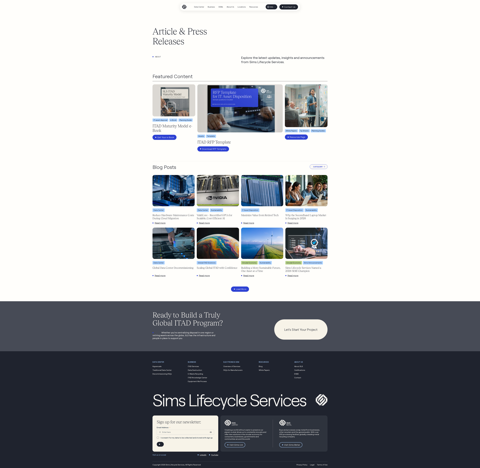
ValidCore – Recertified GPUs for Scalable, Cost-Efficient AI (214, 217)
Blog (260, 366)
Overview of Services (231, 366)
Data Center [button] (158, 362)
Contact (297, 377)
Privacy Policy (301, 465)
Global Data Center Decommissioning (173, 267)
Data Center (159, 210)
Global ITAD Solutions (207, 263)
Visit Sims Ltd (236, 445)
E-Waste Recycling (195, 374)
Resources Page (297, 137)
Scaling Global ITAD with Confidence (217, 267)
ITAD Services (193, 366)
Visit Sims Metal (292, 445)
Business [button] (192, 362)
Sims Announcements (313, 263)
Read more (160, 223)
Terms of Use (322, 465)
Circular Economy (249, 263)
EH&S (296, 374)
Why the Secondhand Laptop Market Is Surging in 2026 (305, 217)
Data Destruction (195, 370)
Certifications (299, 370)
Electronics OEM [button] (231, 362)
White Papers (264, 370)
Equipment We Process (197, 381)
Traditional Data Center (162, 370)
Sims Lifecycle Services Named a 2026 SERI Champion (303, 269)
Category (318, 167)
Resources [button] (264, 362)
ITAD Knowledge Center (197, 377)
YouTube (214, 455)
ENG (271, 7)
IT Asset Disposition (250, 210)
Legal (312, 465)
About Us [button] (298, 362)
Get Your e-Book (165, 137)
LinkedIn (203, 455)
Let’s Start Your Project (301, 330)
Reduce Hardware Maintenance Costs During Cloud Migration (173, 217)
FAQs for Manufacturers (232, 370)
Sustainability (216, 210)
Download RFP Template (214, 149)
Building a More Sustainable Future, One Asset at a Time (260, 269)
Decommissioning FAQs (162, 374)
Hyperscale (157, 366)
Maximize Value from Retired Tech (260, 215)
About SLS (298, 366)
